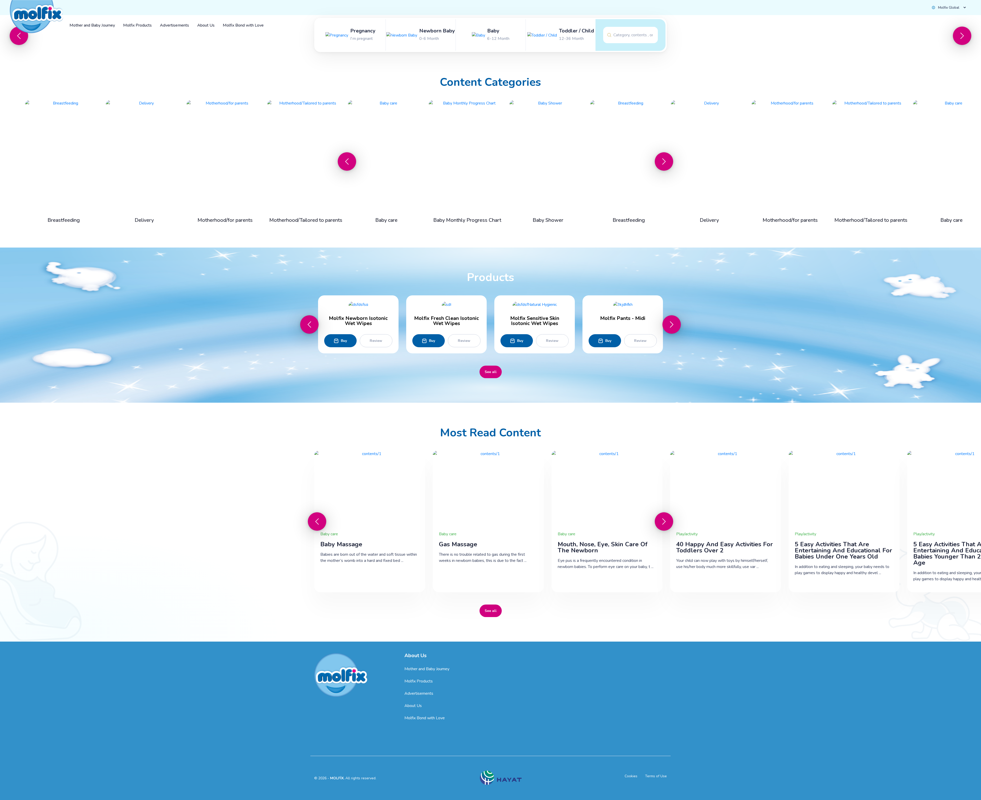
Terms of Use (656, 776)
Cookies (631, 776)
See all (491, 371)
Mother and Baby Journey (426, 669)
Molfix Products (418, 681)
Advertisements (418, 693)
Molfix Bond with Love (424, 718)
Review (376, 340)
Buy (344, 340)
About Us (413, 706)
